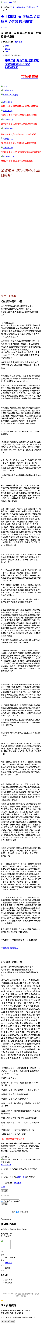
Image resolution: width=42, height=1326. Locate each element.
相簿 (7, 46)
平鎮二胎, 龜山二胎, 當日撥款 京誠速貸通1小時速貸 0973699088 (22, 64)
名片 (7, 51)
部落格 (7, 49)
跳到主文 (4, 27)
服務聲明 (23, 1296)
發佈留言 (4, 1204)
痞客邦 (19, 1177)
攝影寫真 (18, 42)
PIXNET (10, 1294)
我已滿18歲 (5, 1322)
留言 (24, 1177)
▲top (3, 1187)
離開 (12, 1322)
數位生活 (17, 1183)
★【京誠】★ (6, 1165)
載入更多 (4, 1191)
